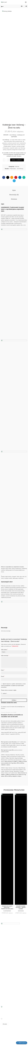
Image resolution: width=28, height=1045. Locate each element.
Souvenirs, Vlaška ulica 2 (11, 939)
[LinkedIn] (19, 177)
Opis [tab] (14, 190)
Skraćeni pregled (12, 795)
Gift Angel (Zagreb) (5, 948)
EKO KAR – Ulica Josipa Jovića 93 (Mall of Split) (13, 942)
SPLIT (2, 941)
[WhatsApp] (23, 177)
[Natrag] (2, 6)
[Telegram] (14, 180)
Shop (2, 960)
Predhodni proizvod (22, 6)
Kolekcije (17, 166)
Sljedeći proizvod (26, 6)
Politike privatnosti (5, 977)
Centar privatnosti (5, 979)
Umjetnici (3, 958)
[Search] (19, 2)
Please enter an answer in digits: (9, 690)
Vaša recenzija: (5, 655)
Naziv (2, 670)
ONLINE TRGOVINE (6, 947)
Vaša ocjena (4, 649)
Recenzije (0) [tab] (14, 194)
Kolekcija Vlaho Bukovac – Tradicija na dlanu (7, 907)
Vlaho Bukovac (7, 910)
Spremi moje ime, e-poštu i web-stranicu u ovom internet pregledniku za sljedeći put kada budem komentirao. (13, 685)
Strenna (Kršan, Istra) (16, 948)
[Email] (11, 177)
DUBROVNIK (4, 944)
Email (2, 676)
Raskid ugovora (21, 1042)
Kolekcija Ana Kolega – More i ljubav (21, 907)
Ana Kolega (21, 910)
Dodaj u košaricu (17, 160)
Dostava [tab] (14, 199)
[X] (7, 177)
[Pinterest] (15, 177)
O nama (3, 955)
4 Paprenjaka (12, 168)
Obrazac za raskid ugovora (7, 986)
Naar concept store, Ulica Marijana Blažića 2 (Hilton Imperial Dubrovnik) (13, 945)
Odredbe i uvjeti (5, 975)
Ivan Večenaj (20, 168)
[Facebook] (3, 177)
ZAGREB (3, 938)
